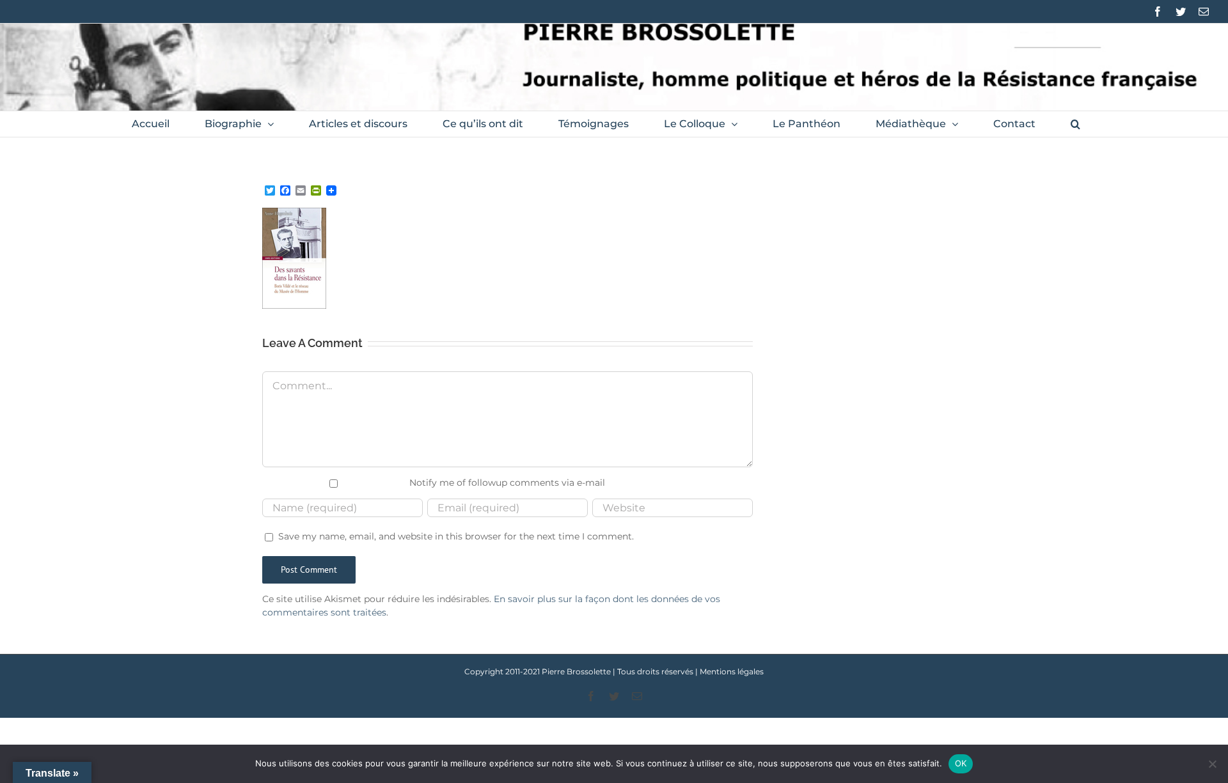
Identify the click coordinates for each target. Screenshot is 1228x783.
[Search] (1075, 124)
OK (961, 763)
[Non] (1212, 763)
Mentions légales (732, 671)
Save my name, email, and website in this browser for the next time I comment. (456, 536)
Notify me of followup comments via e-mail (507, 482)
